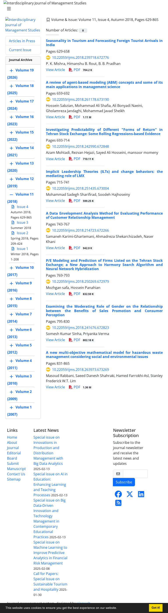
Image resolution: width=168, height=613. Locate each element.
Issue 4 (22, 206)
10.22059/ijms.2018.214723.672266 (80, 230)
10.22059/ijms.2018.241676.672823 (80, 327)
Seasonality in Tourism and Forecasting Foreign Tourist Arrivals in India (104, 42)
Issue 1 (22, 248)
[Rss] (118, 504)
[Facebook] (118, 495)
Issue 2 (22, 233)
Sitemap (14, 479)
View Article (55, 69)
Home (12, 437)
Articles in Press (22, 40)
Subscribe (124, 482)
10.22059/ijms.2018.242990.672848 (80, 146)
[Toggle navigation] (83, 9)
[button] (118, 608)
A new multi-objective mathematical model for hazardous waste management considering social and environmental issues (104, 354)
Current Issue (20, 49)
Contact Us (16, 474)
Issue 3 (22, 222)
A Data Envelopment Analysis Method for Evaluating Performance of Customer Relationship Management (104, 215)
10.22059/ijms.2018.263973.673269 (80, 369)
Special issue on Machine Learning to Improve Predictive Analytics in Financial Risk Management (50, 553)
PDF (82, 69)
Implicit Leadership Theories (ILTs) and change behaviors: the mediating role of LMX (104, 173)
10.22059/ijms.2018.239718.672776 (80, 57)
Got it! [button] (156, 607)
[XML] (48, 25)
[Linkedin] (141, 495)
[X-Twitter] (129, 495)
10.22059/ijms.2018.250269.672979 (80, 281)
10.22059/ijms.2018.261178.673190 (80, 99)
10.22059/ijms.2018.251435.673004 (80, 188)
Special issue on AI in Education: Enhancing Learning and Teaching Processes (50, 484)
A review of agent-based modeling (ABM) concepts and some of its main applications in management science (104, 84)
